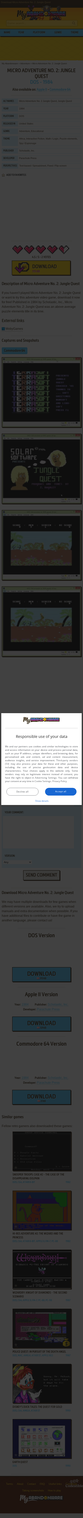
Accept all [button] (60, 791)
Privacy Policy (59, 781)
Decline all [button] (22, 791)
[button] (42, 800)
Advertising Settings (46, 777)
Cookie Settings (43, 781)
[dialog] (41, 759)
